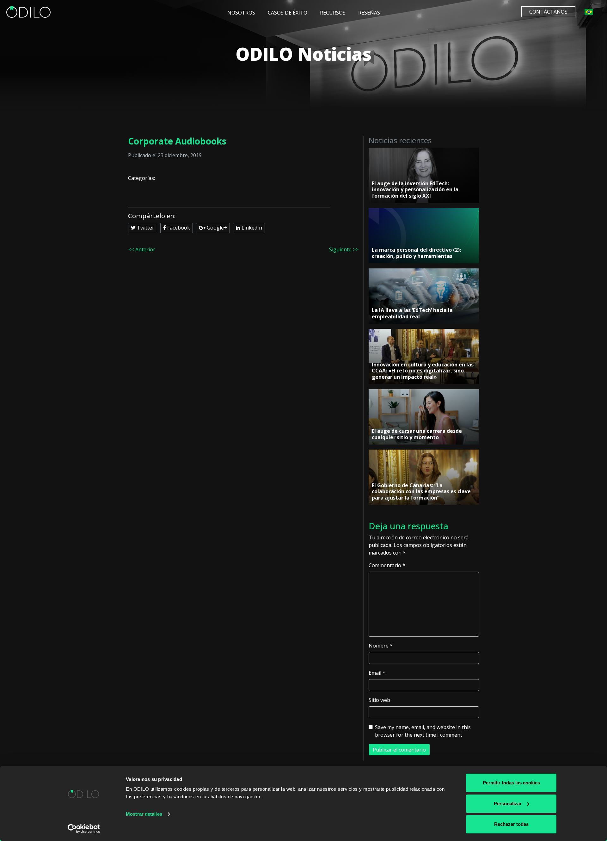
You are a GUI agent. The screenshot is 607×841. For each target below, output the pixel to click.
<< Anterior (141, 249)
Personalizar (508, 803)
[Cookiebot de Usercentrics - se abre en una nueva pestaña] (84, 828)
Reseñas (369, 12)
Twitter (145, 227)
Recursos (333, 12)
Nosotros (241, 12)
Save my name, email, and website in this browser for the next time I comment (423, 731)
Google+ (216, 227)
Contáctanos (548, 11)
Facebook (178, 227)
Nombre (381, 645)
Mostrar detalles (144, 814)
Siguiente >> (344, 249)
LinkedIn (251, 227)
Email (377, 672)
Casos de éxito (287, 12)
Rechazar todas (511, 824)
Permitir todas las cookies (511, 782)
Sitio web (379, 700)
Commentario (387, 565)
